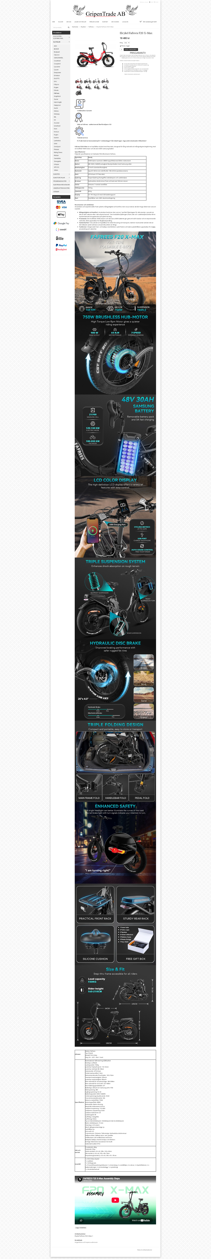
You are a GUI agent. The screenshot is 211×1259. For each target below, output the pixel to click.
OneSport (57, 147)
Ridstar (56, 155)
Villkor (60, 22)
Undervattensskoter (61, 188)
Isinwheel (57, 126)
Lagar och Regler (80, 22)
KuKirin (56, 138)
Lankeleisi (57, 141)
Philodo (56, 149)
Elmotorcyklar (59, 178)
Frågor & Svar (94, 22)
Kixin (55, 129)
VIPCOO (56, 167)
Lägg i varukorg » (131, 49)
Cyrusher (57, 67)
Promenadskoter (59, 181)
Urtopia (56, 164)
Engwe (56, 87)
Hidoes (56, 111)
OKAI (55, 144)
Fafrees (56, 93)
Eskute (56, 90)
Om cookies (115, 22)
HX (55, 120)
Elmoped (56, 174)
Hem (53, 22)
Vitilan (56, 170)
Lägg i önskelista (81, 1228)
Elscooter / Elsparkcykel (58, 37)
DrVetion (57, 75)
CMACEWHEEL (58, 58)
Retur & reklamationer (144, 1250)
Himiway (57, 114)
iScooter (56, 123)
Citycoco (56, 55)
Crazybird (57, 64)
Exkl (157, 2)
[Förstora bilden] (95, 54)
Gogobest (57, 96)
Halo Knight (58, 102)
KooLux (56, 132)
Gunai (56, 99)
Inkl (152, 2)
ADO (55, 46)
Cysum (56, 70)
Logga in (125, 22)
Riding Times (58, 152)
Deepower (57, 72)
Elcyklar (56, 42)
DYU (55, 81)
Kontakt (105, 22)
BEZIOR (56, 49)
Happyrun (57, 105)
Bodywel (57, 52)
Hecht (56, 108)
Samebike (57, 158)
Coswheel (57, 61)
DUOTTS (56, 78)
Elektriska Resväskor (61, 185)
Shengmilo (57, 161)
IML (55, 117)
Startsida (75, 27)
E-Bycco (56, 84)
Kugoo (56, 135)
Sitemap (56, 192)
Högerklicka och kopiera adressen (86, 1242)
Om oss (68, 22)
